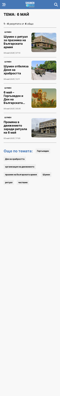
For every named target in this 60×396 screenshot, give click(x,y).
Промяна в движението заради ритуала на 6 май (15, 127)
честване (23, 182)
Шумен (7, 32)
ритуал (8, 182)
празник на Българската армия (21, 174)
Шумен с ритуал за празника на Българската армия (16, 42)
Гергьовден (43, 151)
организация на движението (19, 166)
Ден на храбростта (14, 159)
